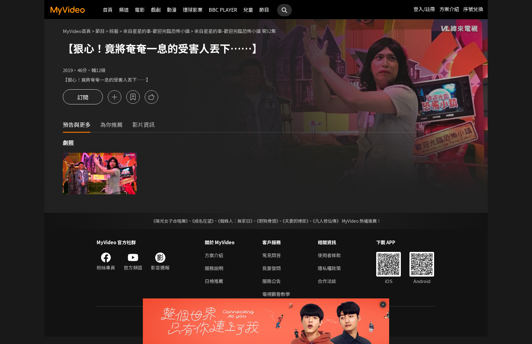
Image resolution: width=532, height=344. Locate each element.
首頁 (108, 9)
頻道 (124, 9)
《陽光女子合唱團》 (169, 221)
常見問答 (271, 255)
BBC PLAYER (223, 9)
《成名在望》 (203, 221)
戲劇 (156, 9)
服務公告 (271, 281)
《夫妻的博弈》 (295, 221)
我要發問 (271, 268)
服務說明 (214, 268)
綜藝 (114, 31)
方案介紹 (449, 9)
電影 (140, 9)
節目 (264, 9)
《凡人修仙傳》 (327, 221)
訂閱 (82, 97)
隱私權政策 (329, 268)
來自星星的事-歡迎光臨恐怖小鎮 (156, 31)
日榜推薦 (214, 281)
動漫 (172, 9)
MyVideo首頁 (77, 31)
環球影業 (193, 9)
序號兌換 (473, 9)
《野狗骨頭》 (267, 221)
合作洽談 (327, 281)
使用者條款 (329, 255)
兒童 (248, 9)
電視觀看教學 (276, 294)
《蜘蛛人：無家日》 (235, 221)
